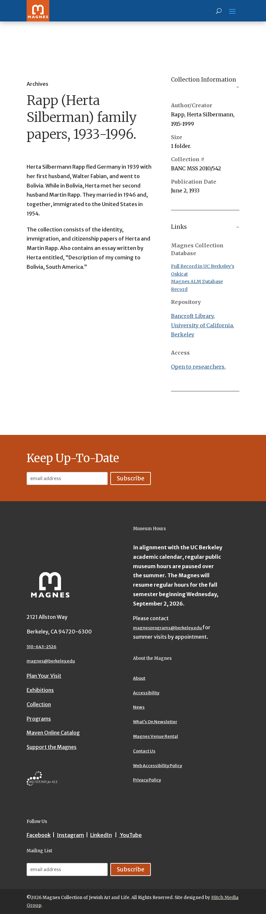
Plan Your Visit (44, 675)
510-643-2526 (41, 646)
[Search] (219, 11)
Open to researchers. (198, 366)
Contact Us (144, 751)
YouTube (130, 835)
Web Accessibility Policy (157, 765)
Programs (39, 718)
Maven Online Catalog (53, 732)
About (139, 678)
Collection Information (203, 79)
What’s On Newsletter (155, 722)
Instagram (70, 835)
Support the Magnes (52, 747)
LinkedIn (101, 835)
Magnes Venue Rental (155, 736)
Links (179, 226)
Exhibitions (40, 690)
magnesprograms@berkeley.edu (167, 628)
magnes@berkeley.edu (51, 661)
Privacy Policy (147, 780)
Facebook (39, 835)
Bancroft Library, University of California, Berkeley (202, 325)
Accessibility (146, 693)
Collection (39, 704)
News (139, 707)
